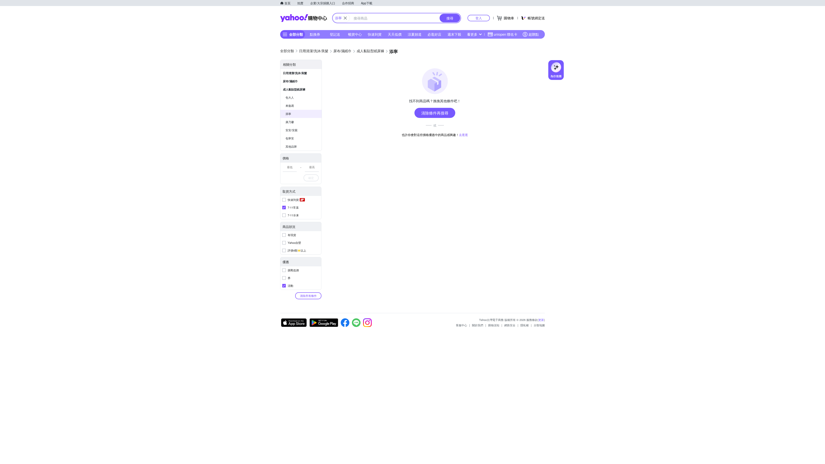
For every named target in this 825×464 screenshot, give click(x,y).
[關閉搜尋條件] (345, 18)
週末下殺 (454, 34)
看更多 (472, 34)
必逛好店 (434, 34)
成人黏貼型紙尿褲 (294, 89)
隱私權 (524, 325)
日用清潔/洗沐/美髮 (295, 73)
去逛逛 (463, 135)
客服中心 (461, 325)
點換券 (315, 34)
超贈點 (534, 34)
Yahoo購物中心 (303, 18)
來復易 (290, 106)
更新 (541, 320)
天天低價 (395, 34)
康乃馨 (290, 122)
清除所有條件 (308, 296)
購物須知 (493, 325)
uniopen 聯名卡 (505, 34)
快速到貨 (375, 34)
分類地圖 (539, 325)
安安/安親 (292, 130)
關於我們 (477, 325)
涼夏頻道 (415, 34)
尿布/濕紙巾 (290, 81)
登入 (478, 18)
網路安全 (509, 325)
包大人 (290, 97)
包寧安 (290, 138)
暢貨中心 (355, 34)
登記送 (335, 34)
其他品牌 (291, 146)
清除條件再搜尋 (434, 113)
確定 (311, 178)
